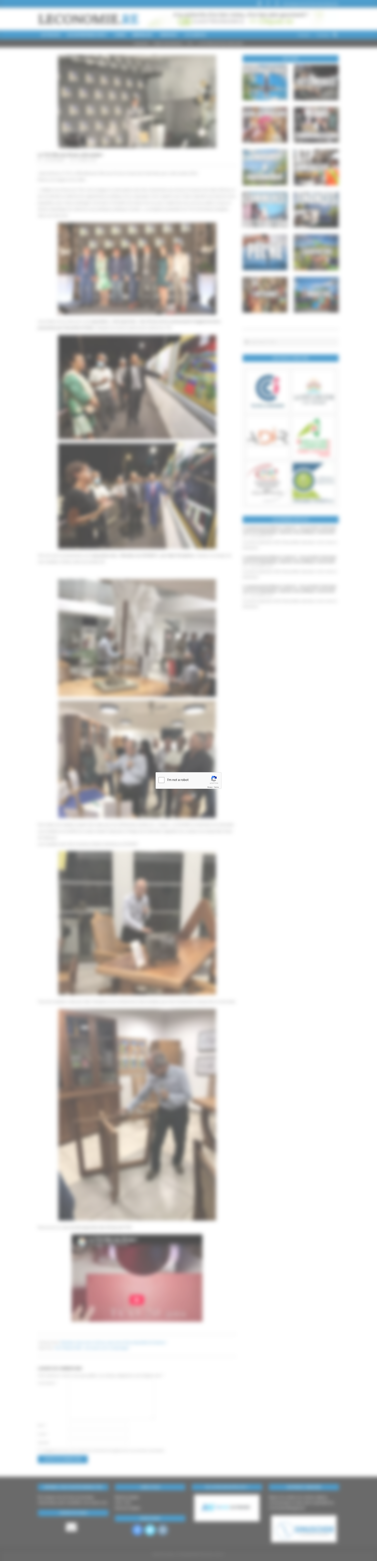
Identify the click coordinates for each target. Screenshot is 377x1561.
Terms (216, 787)
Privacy (209, 787)
